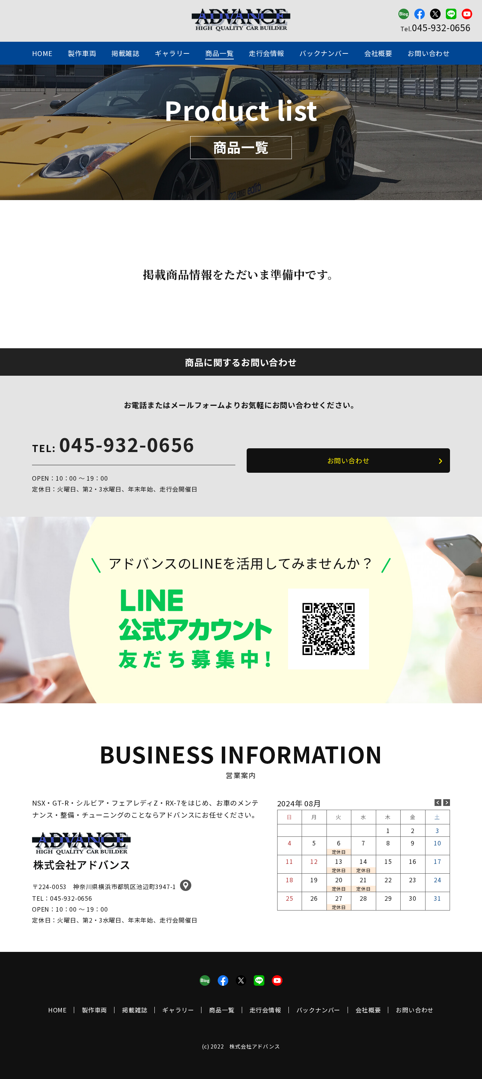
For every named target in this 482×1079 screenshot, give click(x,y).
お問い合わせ (428, 53)
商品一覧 (219, 53)
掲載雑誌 (125, 53)
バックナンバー (324, 53)
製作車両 (82, 53)
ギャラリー (172, 53)
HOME (42, 53)
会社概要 (378, 53)
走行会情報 (266, 53)
